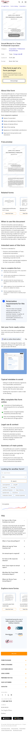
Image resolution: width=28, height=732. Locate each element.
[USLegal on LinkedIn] (8, 695)
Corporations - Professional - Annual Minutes (17, 49)
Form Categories (6, 664)
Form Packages (6, 660)
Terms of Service (14, 728)
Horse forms (15, 492)
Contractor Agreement (20, 495)
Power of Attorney (20, 490)
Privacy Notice (22, 728)
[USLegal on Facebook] (5, 695)
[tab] (11, 339)
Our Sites (4, 686)
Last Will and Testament (7, 490)
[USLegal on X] (2, 695)
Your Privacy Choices (5, 728)
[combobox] (14, 472)
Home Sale (13, 487)
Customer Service (7, 669)
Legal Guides (5, 673)
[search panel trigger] (19, 2)
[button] (25, 2)
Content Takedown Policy (6, 730)
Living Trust (4, 487)
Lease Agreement (6, 484)
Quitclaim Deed (5, 492)
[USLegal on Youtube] (11, 695)
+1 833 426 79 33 (6, 701)
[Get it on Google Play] (18, 718)
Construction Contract (7, 495)
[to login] (22, 2)
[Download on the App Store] (6, 718)
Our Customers (6, 682)
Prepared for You (7, 678)
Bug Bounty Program (17, 730)
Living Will (15, 484)
